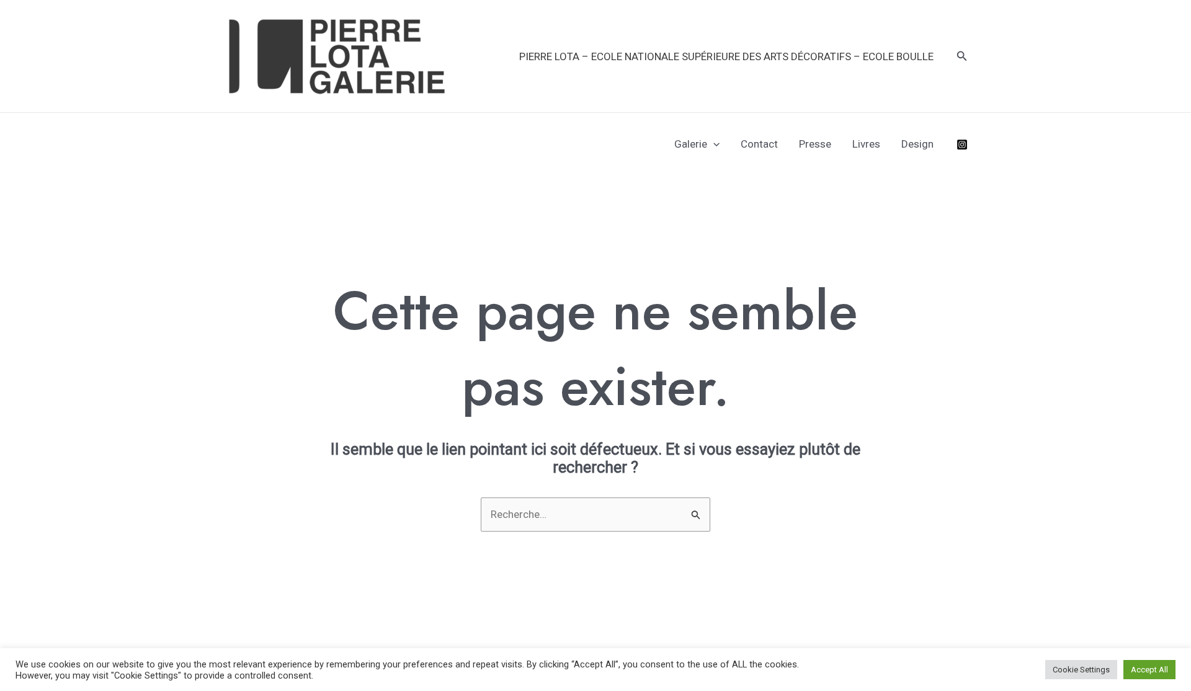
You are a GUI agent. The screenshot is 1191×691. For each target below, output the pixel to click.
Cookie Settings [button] (1081, 669)
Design (917, 144)
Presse (815, 144)
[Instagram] (962, 144)
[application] (713, 144)
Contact (759, 144)
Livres (866, 144)
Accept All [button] (1149, 669)
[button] (962, 56)
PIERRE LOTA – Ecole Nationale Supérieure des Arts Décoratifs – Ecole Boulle (726, 56)
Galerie (690, 144)
